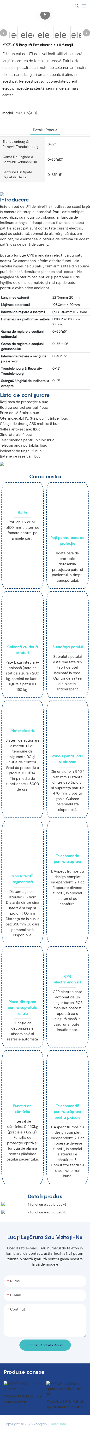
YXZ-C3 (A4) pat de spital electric (23, 1399)
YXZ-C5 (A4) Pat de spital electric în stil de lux (65, 1404)
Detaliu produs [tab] (45, 130)
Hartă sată (57, 1424)
